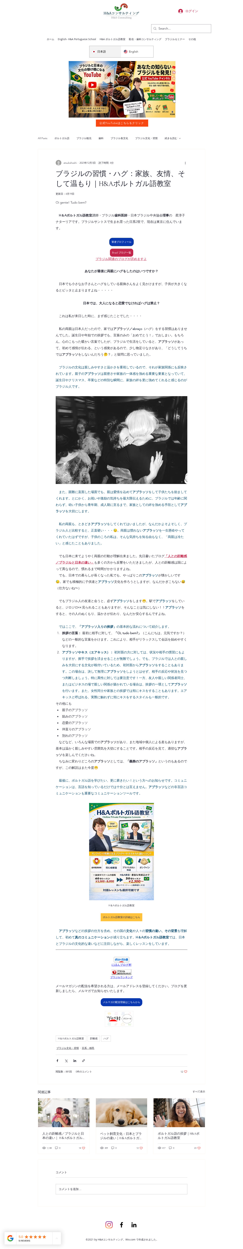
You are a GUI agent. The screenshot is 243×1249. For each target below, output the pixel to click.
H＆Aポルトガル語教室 (71, 1038)
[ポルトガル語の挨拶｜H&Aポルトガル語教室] (179, 1112)
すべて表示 (199, 1091)
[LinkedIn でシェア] (74, 1060)
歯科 (101, 138)
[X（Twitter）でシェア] (66, 1060)
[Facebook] (121, 1224)
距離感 (93, 1038)
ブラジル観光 (83, 138)
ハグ (106, 1038)
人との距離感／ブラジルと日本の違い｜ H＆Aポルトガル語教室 (63, 1136)
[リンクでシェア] (83, 1060)
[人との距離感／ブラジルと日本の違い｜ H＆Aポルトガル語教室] (63, 1112)
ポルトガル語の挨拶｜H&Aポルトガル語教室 (178, 1136)
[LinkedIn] (134, 1224)
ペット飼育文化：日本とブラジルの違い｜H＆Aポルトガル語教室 (121, 1136)
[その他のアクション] (185, 163)
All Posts (42, 138)
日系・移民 (88, 1048)
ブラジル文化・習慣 (146, 138)
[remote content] (121, 962)
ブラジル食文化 (119, 138)
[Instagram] (109, 1224)
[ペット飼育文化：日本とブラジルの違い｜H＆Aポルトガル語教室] (121, 1112)
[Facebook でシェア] (57, 1060)
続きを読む (171, 138)
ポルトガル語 (61, 138)
